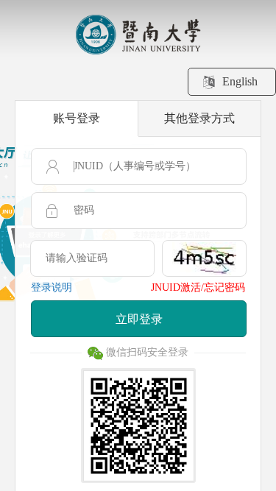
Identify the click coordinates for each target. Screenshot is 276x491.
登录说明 (51, 287)
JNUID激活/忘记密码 (198, 287)
